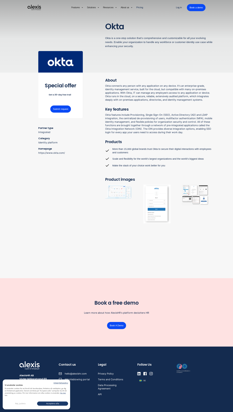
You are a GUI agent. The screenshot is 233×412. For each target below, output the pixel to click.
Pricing (139, 7)
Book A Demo (116, 325)
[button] (77, 7)
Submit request (60, 109)
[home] (34, 7)
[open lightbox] (159, 204)
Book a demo (196, 7)
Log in (179, 7)
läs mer (63, 393)
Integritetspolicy (61, 383)
